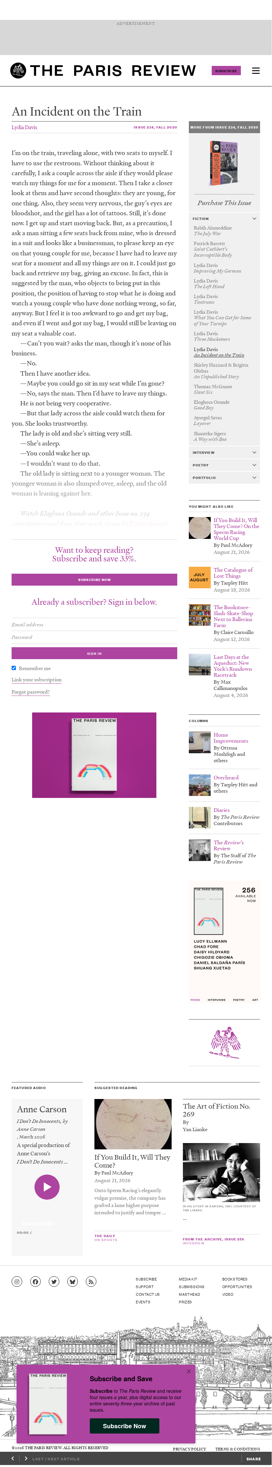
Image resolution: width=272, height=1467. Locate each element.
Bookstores (235, 1279)
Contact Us (148, 1294)
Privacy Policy (189, 1449)
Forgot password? (31, 691)
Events (143, 1302)
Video (228, 1294)
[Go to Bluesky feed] (72, 1281)
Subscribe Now (124, 1426)
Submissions (192, 1286)
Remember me (35, 668)
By (186, 1122)
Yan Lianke (195, 1129)
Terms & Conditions (237, 1449)
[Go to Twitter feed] (54, 1281)
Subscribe (226, 71)
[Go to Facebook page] (35, 1281)
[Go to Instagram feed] (17, 1281)
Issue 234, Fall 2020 (155, 127)
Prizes (185, 1302)
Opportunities (237, 1286)
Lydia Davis (24, 127)
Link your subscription (37, 679)
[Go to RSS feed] (91, 1281)
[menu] (255, 70)
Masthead (189, 1294)
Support (145, 1286)
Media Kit (188, 1279)
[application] (47, 1220)
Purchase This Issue (224, 202)
